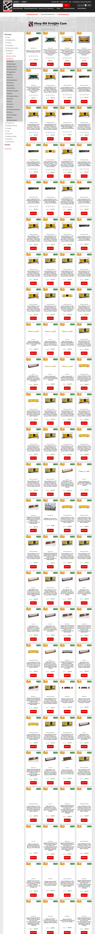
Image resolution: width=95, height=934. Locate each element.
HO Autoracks (10, 61)
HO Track (7, 131)
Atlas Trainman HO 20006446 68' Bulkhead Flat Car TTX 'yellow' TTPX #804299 (50, 378)
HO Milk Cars (10, 74)
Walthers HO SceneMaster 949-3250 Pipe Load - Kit (33, 51)
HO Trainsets (8, 42)
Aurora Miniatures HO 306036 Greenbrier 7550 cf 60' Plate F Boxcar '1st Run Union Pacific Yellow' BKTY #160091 (67, 520)
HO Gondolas (10, 98)
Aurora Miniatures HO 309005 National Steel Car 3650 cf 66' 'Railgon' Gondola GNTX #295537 (84, 238)
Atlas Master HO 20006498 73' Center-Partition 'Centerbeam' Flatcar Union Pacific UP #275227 (50, 809)
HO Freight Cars (9, 58)
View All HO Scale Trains (32, 14)
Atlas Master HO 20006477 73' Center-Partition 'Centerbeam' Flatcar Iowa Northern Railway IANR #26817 (84, 665)
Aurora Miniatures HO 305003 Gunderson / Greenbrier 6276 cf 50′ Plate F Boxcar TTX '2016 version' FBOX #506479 (50, 89)
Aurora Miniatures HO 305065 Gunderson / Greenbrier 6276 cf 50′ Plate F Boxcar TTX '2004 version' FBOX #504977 (33, 484)
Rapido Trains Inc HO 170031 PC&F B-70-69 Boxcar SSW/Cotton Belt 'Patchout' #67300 (67, 700)
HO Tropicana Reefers (12, 120)
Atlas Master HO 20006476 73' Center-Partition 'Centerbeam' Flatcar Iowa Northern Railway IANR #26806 (33, 628)
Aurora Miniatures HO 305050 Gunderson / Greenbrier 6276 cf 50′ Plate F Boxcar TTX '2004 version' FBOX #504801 (50, 308)
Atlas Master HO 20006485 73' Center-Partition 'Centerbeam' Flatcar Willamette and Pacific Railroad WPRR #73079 (33, 592)
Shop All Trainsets (18, 8)
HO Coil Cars (10, 112)
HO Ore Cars (10, 77)
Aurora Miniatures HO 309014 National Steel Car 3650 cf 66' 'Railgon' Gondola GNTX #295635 (67, 89)
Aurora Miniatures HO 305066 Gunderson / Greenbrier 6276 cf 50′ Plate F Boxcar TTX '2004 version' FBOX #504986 (50, 273)
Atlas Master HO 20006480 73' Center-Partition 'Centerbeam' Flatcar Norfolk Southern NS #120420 (50, 628)
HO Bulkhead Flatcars (12, 66)
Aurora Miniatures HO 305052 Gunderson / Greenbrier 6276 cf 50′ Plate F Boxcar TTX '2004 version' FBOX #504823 (84, 556)
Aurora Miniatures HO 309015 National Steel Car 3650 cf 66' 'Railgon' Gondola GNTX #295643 (84, 201)
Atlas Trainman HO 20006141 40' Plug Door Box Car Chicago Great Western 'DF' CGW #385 (33, 845)
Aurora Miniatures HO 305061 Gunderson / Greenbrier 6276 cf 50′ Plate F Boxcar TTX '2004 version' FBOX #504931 (50, 448)
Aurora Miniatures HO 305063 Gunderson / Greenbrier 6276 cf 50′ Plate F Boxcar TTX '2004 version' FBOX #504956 (50, 413)
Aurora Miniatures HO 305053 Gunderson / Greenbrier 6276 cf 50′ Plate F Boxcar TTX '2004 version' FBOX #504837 (67, 556)
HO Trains (7, 37)
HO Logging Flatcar (11, 72)
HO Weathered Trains (10, 40)
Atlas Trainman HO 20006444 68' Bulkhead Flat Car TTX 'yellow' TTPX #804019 (33, 343)
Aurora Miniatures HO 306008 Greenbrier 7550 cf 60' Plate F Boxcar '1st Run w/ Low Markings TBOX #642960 (50, 164)
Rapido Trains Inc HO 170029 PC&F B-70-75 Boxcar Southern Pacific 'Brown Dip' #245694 (50, 883)
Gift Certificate (82, 8)
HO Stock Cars (10, 104)
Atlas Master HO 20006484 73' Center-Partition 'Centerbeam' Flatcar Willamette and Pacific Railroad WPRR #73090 (50, 665)
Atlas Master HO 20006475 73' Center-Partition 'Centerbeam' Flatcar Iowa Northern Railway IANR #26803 (50, 772)
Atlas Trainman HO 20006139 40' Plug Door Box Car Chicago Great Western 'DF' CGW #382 (67, 771)
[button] (33, 56)
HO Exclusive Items (9, 141)
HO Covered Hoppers (12, 115)
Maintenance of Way (11, 56)
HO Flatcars (9, 117)
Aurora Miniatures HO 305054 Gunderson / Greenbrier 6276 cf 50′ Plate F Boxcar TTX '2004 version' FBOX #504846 (67, 737)
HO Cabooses (9, 53)
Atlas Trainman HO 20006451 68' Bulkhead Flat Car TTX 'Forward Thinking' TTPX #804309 (50, 343)
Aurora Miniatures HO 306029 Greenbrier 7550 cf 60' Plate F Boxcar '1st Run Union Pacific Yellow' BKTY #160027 (67, 883)
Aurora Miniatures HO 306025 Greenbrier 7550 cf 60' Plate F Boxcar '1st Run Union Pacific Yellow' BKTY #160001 (33, 413)
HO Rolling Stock (9, 50)
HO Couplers (8, 128)
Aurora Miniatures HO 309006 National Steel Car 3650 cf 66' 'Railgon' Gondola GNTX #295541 (50, 201)
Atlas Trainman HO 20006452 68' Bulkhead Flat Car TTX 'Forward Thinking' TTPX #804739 (67, 343)
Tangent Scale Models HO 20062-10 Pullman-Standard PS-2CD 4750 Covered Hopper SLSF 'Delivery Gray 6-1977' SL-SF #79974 (67, 665)
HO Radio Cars (10, 82)
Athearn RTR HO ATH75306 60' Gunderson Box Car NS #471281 (67, 920)
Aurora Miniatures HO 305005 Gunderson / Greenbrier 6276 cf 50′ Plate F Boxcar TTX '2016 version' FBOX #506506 (84, 127)
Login (70, 1)
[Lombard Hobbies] (7, 6)
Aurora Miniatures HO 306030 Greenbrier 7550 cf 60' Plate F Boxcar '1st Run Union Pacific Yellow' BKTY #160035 (33, 809)
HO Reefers (9, 101)
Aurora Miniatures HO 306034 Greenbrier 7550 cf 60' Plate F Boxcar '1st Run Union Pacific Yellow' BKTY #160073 (84, 378)
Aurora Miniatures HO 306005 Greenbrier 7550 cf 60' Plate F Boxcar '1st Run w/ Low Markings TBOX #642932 (67, 308)
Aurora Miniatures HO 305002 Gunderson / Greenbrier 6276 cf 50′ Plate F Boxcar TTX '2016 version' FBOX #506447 (67, 164)
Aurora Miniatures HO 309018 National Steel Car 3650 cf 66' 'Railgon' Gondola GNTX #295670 (67, 126)
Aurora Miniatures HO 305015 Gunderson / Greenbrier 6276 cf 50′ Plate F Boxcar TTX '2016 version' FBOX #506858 (50, 127)
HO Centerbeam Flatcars (12, 96)
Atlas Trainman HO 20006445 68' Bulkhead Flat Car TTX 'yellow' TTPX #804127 (84, 483)
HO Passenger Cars (9, 123)
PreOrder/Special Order (30, 8)
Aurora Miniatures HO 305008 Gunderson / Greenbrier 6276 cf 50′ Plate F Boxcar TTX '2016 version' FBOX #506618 (67, 238)
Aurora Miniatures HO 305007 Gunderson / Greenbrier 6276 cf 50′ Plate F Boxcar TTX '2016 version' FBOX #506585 (67, 201)
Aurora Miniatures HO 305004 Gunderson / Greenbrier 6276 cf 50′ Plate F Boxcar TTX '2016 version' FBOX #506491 (33, 448)
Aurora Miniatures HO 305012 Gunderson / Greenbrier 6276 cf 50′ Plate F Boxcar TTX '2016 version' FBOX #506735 (33, 238)
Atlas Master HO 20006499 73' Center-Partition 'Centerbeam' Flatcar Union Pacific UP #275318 (67, 592)
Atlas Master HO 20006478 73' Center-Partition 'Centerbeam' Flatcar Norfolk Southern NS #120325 (84, 737)
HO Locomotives (9, 45)
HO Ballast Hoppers (11, 64)
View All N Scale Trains (63, 14)
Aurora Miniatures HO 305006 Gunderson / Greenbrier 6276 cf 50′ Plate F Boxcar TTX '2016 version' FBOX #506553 (50, 238)
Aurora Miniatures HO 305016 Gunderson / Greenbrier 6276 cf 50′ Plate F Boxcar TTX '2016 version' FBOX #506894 (33, 127)
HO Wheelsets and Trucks (11, 125)
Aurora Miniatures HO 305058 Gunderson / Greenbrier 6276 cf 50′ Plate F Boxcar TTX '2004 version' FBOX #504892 (84, 772)
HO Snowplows (10, 85)
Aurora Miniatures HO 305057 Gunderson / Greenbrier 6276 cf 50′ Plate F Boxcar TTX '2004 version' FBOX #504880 (50, 737)
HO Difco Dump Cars (12, 69)
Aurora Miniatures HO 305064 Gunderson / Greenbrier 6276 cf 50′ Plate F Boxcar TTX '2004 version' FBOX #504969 (84, 343)
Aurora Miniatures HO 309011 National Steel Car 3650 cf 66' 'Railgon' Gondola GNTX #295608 (84, 163)
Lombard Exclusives (69, 8)
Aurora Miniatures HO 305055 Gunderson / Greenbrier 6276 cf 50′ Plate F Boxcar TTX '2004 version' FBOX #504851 (50, 592)
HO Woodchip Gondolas (12, 90)
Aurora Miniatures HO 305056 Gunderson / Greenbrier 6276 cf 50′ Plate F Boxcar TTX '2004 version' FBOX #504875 (33, 556)
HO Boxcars (9, 93)
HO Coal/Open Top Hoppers (13, 109)
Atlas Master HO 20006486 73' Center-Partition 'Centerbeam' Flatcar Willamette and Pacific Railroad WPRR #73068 (67, 484)
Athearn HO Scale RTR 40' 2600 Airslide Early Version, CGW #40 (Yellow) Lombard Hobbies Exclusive (84, 52)
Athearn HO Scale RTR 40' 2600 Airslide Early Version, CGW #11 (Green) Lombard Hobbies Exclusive (33, 89)
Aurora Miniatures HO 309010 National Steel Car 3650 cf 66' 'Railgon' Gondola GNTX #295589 (33, 163)
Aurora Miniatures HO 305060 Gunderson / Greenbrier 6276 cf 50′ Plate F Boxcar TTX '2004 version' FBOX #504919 (50, 484)
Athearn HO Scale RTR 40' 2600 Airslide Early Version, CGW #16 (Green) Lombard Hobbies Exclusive (50, 52)
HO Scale (16, 1)
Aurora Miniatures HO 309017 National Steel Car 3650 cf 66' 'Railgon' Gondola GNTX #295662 (84, 89)
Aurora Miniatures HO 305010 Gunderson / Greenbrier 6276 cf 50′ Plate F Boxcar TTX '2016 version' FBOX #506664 (33, 273)
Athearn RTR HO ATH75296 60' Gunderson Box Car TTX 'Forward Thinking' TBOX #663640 (50, 920)
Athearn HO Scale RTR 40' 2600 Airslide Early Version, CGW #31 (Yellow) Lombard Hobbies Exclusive (67, 52)
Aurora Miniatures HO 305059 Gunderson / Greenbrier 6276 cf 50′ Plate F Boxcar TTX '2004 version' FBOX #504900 (50, 701)
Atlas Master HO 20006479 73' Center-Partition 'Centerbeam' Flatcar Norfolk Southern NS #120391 (33, 378)
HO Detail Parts (9, 139)
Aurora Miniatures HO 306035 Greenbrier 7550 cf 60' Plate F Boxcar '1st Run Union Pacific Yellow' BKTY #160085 (84, 448)
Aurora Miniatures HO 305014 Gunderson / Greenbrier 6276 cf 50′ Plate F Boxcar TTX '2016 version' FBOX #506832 (33, 308)
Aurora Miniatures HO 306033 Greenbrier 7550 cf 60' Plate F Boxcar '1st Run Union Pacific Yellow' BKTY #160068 (84, 520)
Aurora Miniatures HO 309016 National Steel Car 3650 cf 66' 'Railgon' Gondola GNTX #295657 (33, 201)
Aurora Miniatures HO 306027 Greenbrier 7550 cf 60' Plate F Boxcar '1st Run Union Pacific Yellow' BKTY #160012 (84, 809)
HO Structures (8, 133)
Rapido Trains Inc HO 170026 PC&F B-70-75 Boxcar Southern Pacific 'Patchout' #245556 (84, 700)
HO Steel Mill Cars (11, 88)
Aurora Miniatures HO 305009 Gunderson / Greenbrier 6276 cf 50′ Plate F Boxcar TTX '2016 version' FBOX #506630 (67, 448)
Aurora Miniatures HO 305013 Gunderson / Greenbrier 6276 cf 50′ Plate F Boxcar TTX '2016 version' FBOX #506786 (84, 273)
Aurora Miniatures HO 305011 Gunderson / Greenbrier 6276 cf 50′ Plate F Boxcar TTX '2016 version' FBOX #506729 (84, 413)
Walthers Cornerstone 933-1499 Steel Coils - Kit (50, 519)
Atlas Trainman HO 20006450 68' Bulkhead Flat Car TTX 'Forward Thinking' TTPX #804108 (67, 378)
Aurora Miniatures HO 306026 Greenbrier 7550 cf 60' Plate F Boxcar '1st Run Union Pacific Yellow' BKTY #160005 (33, 665)
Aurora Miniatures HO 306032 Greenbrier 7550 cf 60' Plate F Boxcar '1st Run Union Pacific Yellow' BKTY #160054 (33, 737)
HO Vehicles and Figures (10, 136)
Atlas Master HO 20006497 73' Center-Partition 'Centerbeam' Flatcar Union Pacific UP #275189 (84, 592)
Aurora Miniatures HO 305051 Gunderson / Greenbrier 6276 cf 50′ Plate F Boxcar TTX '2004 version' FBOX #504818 (84, 308)
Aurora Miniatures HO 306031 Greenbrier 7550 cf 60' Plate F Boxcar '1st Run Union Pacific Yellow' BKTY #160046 (84, 846)
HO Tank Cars (10, 106)
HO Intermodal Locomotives (11, 48)
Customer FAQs (63, 1)
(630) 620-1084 (55, 1)
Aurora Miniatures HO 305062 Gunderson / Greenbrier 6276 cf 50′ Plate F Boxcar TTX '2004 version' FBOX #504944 (67, 413)
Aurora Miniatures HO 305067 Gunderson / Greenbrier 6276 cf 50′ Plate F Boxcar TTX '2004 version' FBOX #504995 (67, 273)
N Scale (24, 1)
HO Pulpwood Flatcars (12, 80)
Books (58, 8)
